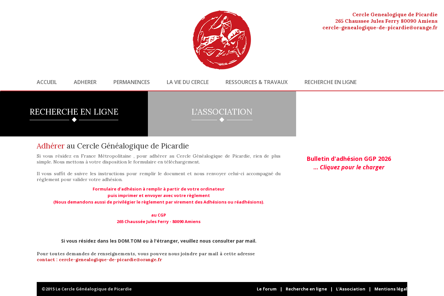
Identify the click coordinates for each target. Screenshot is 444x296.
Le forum (267, 289)
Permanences (131, 82)
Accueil (47, 82)
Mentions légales (393, 289)
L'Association (350, 289)
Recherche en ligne (331, 82)
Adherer (85, 82)
